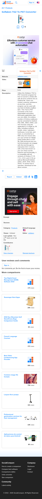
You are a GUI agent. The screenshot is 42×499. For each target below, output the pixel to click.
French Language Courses (10, 337)
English (38, 2)
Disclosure (31, 466)
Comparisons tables (8, 472)
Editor (25, 233)
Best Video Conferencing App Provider (10, 357)
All (3, 8)
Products (9, 8)
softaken (31, 233)
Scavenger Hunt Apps (12, 297)
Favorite (18, 27)
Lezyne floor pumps (11, 394)
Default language (29, 228)
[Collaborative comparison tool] (8, 2)
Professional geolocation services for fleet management (13, 416)
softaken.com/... (23, 76)
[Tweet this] (32, 176)
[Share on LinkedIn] (35, 176)
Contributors (8, 243)
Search (16, 3)
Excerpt (6, 217)
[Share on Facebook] (29, 176)
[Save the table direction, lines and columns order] (3, 70)
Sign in (31, 2)
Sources (7, 222)
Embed (19, 177)
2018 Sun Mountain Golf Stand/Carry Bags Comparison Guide (13, 319)
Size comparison (7, 477)
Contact (30, 472)
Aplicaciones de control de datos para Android (13, 435)
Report (9, 177)
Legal (29, 469)
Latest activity (6, 485)
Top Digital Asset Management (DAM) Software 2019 (11, 280)
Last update (8, 236)
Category (7, 228)
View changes (8, 253)
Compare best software (10, 469)
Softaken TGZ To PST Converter (27, 72)
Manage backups (28, 253)
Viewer (6, 233)
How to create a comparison (11, 466)
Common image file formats (11, 375)
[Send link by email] (25, 176)
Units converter (7, 474)
